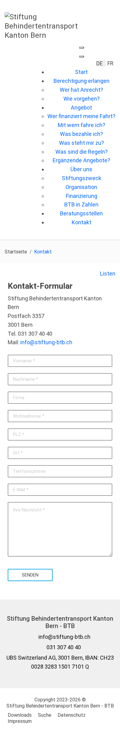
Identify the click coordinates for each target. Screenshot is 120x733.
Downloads (20, 715)
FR (110, 63)
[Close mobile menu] (81, 56)
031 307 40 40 (63, 647)
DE (100, 63)
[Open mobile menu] (81, 47)
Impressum (20, 721)
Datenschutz (72, 715)
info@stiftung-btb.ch (46, 342)
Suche (44, 715)
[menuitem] (81, 72)
